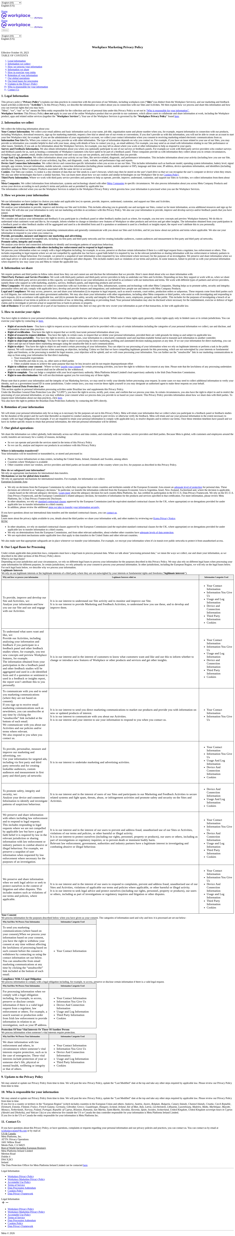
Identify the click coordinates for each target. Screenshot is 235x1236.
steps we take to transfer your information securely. (74, 507)
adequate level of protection (188, 487)
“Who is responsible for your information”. (167, 110)
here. (41, 321)
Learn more (64, 492)
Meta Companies (115, 183)
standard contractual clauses (52, 501)
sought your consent (71, 366)
